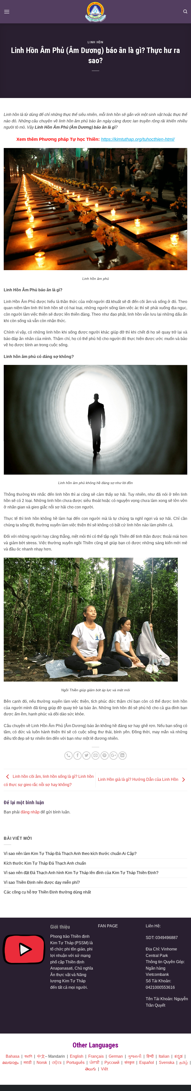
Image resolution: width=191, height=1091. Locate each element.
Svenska (166, 1062)
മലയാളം (10, 1062)
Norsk (42, 1062)
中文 (41, 1056)
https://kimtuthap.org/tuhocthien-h (134, 139)
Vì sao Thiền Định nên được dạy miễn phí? (42, 882)
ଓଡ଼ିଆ (56, 1062)
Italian (164, 1056)
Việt (104, 1069)
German (116, 1056)
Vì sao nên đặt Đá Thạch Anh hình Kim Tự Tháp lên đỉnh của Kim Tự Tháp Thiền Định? (81, 873)
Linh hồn (95, 42)
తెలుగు (90, 1069)
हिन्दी (150, 1056)
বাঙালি (28, 1056)
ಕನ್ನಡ (178, 1056)
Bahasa (12, 1056)
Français (96, 1056)
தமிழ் (183, 1062)
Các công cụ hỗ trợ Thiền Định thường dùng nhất (47, 892)
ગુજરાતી (135, 1056)
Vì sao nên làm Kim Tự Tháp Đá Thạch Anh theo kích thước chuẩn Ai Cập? (70, 853)
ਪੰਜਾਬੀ (94, 1062)
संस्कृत (129, 1062)
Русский (111, 1062)
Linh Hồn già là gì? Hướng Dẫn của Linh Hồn (138, 780)
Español (146, 1062)
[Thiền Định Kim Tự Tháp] (95, 11)
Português (75, 1062)
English (76, 1056)
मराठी (28, 1062)
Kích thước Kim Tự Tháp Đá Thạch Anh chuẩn (45, 863)
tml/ (171, 139)
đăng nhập (30, 812)
